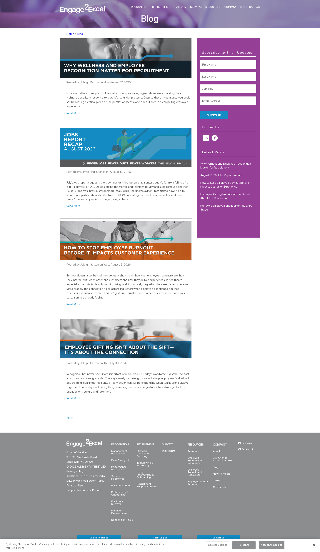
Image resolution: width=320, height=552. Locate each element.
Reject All (244, 545)
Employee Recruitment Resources (195, 472)
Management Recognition (119, 452)
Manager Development (119, 512)
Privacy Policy (74, 471)
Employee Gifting (121, 485)
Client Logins (160, 538)
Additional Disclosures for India (85, 476)
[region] (160, 545)
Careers (218, 480)
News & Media (221, 474)
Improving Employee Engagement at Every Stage (226, 207)
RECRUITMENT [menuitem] (161, 7)
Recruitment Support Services (147, 485)
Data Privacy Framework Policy (85, 480)
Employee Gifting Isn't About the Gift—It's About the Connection (226, 196)
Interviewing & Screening (145, 464)
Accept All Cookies (271, 545)
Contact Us (219, 487)
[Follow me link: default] (201, 140)
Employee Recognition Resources (195, 460)
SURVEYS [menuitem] (196, 7)
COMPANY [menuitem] (230, 7)
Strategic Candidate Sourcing (143, 454)
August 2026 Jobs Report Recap (220, 175)
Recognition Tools (122, 520)
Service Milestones (117, 477)
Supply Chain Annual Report (83, 490)
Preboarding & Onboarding (120, 493)
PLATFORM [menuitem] (180, 7)
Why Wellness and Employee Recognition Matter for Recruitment (225, 165)
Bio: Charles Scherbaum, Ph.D (223, 459)
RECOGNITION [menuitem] (140, 7)
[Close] (314, 545)
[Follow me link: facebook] (216, 140)
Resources (194, 451)
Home (70, 33)
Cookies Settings (98, 538)
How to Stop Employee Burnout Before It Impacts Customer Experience (225, 184)
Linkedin (246, 443)
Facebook (248, 449)
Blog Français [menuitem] (250, 7)
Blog (80, 33)
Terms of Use (74, 485)
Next (70, 418)
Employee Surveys (117, 502)
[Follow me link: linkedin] (207, 140)
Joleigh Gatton (89, 82)
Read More (73, 113)
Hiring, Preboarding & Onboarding (145, 475)
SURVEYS (168, 444)
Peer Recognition (121, 460)
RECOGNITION (120, 444)
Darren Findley (89, 171)
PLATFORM (168, 451)
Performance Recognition (119, 468)
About (216, 451)
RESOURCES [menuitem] (213, 7)
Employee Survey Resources (198, 483)
